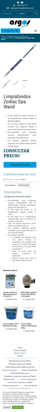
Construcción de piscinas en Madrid (20, 382)
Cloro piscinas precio (9, 370)
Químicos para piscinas (10, 385)
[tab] (10, 185)
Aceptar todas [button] (17, 407)
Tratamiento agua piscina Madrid (20, 364)
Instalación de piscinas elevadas (20, 388)
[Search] (35, 13)
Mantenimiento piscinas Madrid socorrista (19, 367)
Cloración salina (8, 379)
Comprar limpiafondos (29, 370)
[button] (35, 30)
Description (10, 185)
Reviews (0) (24, 185)
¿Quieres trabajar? (20, 350)
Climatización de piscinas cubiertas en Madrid (20, 376)
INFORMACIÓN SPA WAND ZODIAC (17, 197)
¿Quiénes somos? (20, 353)
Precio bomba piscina (28, 379)
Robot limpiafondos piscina (20, 373)
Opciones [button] (7, 407)
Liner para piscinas (30, 385)
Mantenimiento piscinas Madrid (20, 361)
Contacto (20, 356)
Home (3, 36)
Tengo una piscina (14, 36)
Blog (20, 347)
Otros (12, 38)
